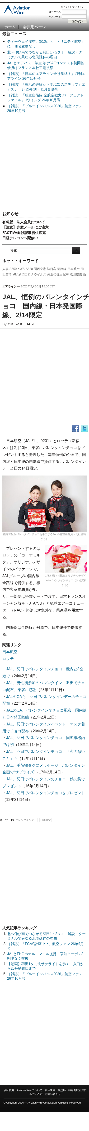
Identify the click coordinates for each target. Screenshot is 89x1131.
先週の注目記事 (58, 274)
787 (15, 274)
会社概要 (9, 1090)
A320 (29, 269)
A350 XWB (17, 269)
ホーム (10, 27)
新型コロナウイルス (32, 274)
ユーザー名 (55, 12)
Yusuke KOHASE (21, 324)
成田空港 (76, 274)
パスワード (55, 16)
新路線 (61, 269)
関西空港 (40, 269)
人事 (5, 269)
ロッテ (8, 659)
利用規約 (50, 1090)
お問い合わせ (53, 1094)
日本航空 (73, 269)
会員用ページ (34, 27)
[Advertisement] (44, 162)
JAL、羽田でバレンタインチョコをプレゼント (45, 793)
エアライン (9, 286)
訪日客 (51, 269)
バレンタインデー (26, 820)
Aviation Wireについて (29, 1090)
